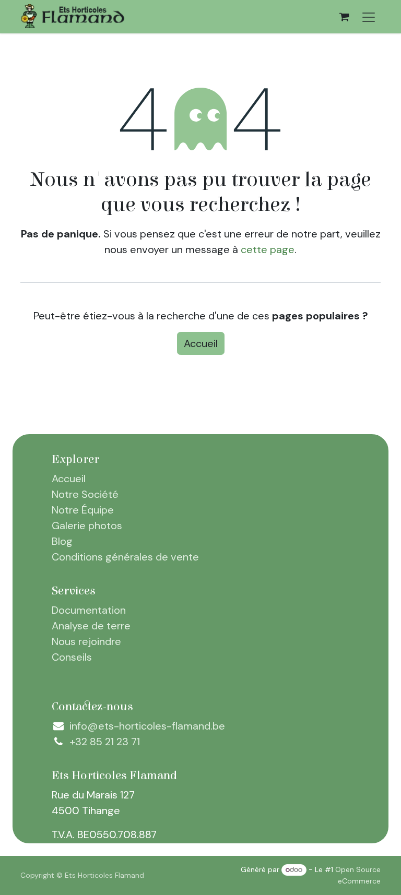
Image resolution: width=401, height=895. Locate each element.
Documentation (89, 610)
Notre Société (85, 494)
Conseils (72, 657)
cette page (267, 249)
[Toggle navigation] (369, 16)
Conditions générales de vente (125, 557)
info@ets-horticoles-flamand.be (147, 726)
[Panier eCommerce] (344, 16)
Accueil (201, 343)
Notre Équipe (83, 510)
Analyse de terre (91, 626)
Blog (62, 541)
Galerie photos (87, 525)
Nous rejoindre (86, 641)
